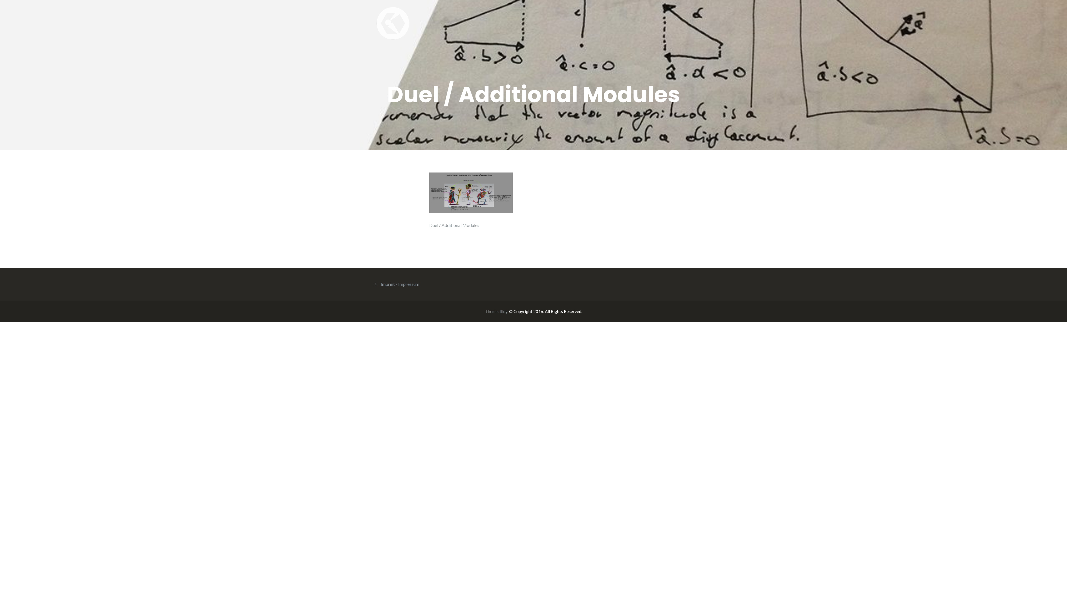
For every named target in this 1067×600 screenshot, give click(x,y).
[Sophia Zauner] (393, 22)
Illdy (503, 311)
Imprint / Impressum (400, 284)
